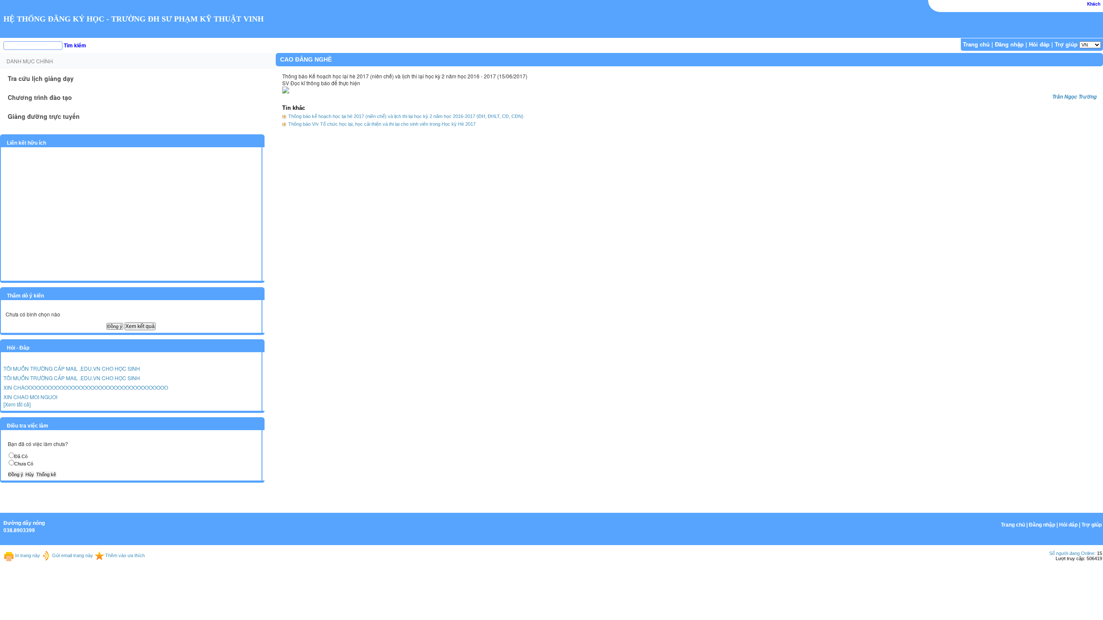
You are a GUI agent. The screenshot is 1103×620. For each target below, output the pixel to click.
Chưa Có (23, 463)
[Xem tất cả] (17, 404)
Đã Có (21, 456)
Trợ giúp (1066, 44)
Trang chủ (976, 44)
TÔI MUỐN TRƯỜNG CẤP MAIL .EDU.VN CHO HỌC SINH (71, 368)
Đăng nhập (1009, 44)
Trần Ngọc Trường (1074, 96)
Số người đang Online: (1072, 553)
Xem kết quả (140, 326)
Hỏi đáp (1039, 44)
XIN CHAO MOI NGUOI (30, 396)
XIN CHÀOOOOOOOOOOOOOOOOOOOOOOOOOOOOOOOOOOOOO (85, 387)
